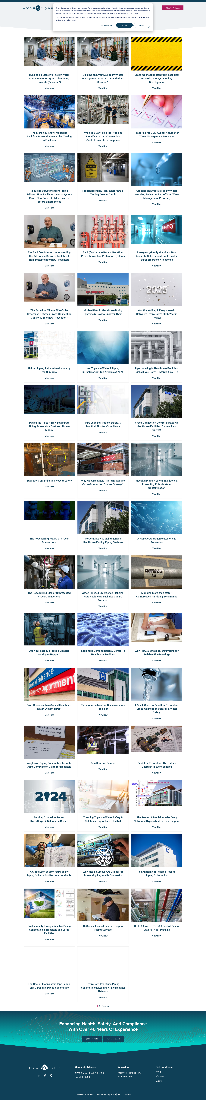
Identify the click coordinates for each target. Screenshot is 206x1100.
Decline (141, 25)
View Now (49, 88)
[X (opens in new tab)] (50, 1075)
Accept (124, 25)
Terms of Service (124, 1094)
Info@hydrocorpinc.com (129, 1072)
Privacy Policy (110, 1094)
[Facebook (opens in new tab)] (45, 1075)
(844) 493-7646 (125, 1076)
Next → (105, 1006)
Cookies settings (107, 25)
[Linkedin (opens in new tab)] (39, 1075)
